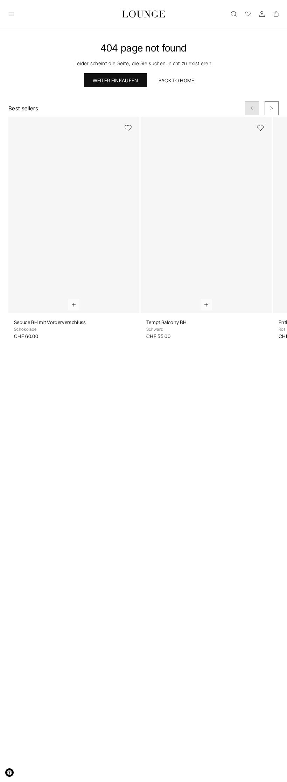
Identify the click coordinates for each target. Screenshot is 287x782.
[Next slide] (272, 108)
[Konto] (261, 14)
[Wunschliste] (247, 14)
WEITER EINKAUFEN (115, 80)
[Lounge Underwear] (144, 14)
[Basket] (275, 14)
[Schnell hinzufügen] (73, 304)
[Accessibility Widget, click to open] (9, 772)
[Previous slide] (252, 108)
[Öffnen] (11, 14)
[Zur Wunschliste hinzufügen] (128, 127)
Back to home (177, 80)
